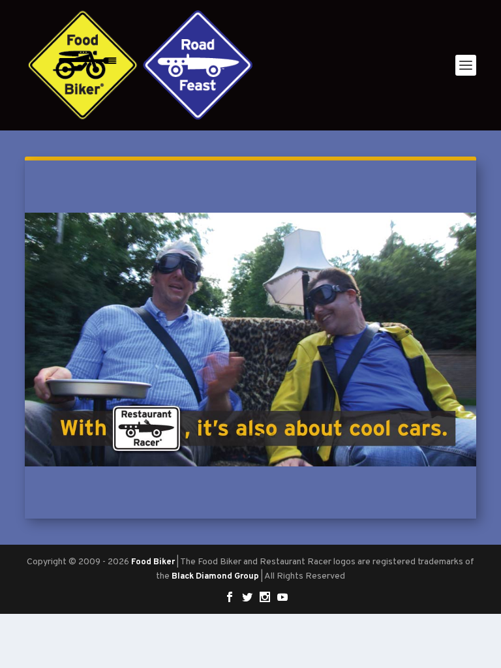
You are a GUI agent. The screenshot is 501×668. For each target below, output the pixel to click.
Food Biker (153, 562)
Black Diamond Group (215, 576)
